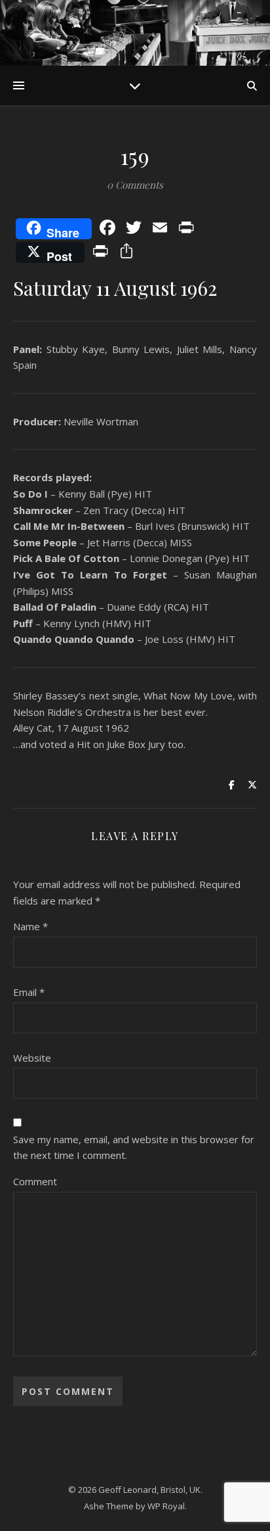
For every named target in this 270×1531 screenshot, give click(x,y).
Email (29, 992)
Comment (35, 1181)
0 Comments (135, 184)
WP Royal (166, 1506)
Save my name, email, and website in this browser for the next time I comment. (133, 1147)
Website (32, 1057)
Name (30, 926)
